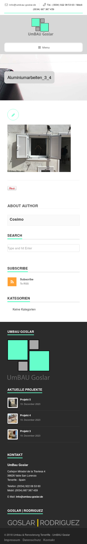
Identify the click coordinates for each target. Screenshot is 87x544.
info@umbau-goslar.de (22, 4)
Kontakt (49, 540)
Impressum (12, 540)
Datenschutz (32, 540)
